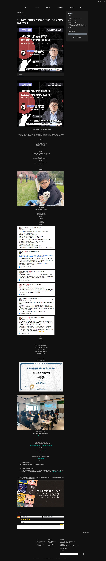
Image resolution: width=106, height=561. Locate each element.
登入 (101, 1)
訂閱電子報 (81, 553)
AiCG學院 (50, 542)
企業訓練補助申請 (51, 547)
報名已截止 (77, 34)
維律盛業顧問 (38, 545)
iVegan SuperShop (40, 544)
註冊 (98, 1)
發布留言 (62, 524)
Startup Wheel (39, 542)
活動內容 (21, 74)
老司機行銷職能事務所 (40, 541)
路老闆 (72, 558)
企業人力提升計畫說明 (56, 471)
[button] (27, 8)
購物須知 (50, 545)
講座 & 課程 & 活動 (52, 541)
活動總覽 (18, 15)
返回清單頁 (86, 532)
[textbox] (42, 522)
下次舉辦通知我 (77, 37)
